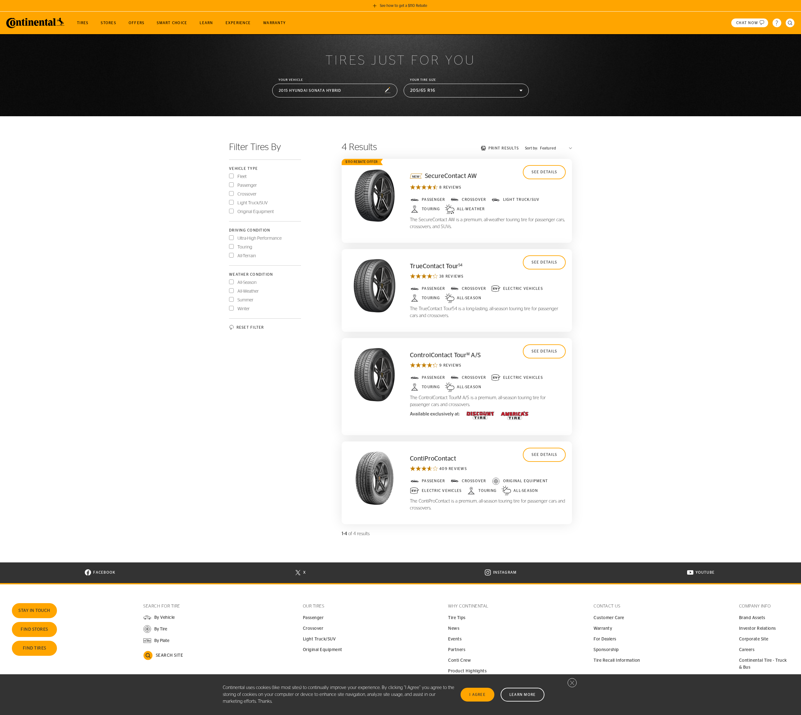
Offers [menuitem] (137, 23)
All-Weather (248, 291)
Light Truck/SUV (252, 203)
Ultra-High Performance (259, 238)
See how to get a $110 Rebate (403, 6)
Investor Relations (757, 628)
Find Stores (34, 629)
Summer (245, 300)
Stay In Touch (34, 610)
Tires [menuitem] (82, 23)
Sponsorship (606, 650)
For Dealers (605, 639)
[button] (335, 91)
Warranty (603, 628)
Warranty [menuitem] (274, 23)
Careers (747, 650)
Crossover (247, 194)
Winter (243, 309)
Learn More (522, 695)
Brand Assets (752, 618)
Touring (244, 247)
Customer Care (609, 618)
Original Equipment (255, 212)
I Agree (477, 695)
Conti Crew (459, 660)
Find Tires (34, 648)
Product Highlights (467, 671)
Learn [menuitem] (206, 23)
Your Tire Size (423, 79)
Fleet (242, 177)
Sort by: (531, 148)
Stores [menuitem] (108, 23)
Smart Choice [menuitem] (172, 23)
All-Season (247, 282)
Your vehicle (290, 79)
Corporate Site (753, 639)
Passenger (247, 185)
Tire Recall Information (617, 660)
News (453, 628)
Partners (456, 650)
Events (455, 639)
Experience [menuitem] (238, 23)
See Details (544, 172)
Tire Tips (457, 618)
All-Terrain (246, 256)
